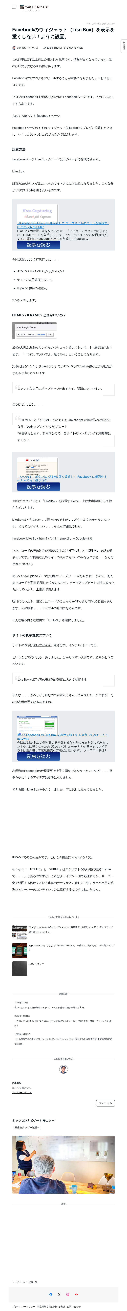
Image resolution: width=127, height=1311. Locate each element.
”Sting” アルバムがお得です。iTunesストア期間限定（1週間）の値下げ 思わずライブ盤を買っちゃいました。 (71, 929)
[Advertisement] (63, 1239)
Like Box (18, 171)
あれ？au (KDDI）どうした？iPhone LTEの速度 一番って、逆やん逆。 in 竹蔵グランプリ (71, 948)
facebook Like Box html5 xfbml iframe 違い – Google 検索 (52, 538)
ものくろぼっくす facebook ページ (36, 115)
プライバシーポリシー (23, 1306)
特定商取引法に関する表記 (51, 1306)
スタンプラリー (36, 963)
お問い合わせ (74, 1306)
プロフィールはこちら (22, 1092)
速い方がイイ (42, 645)
